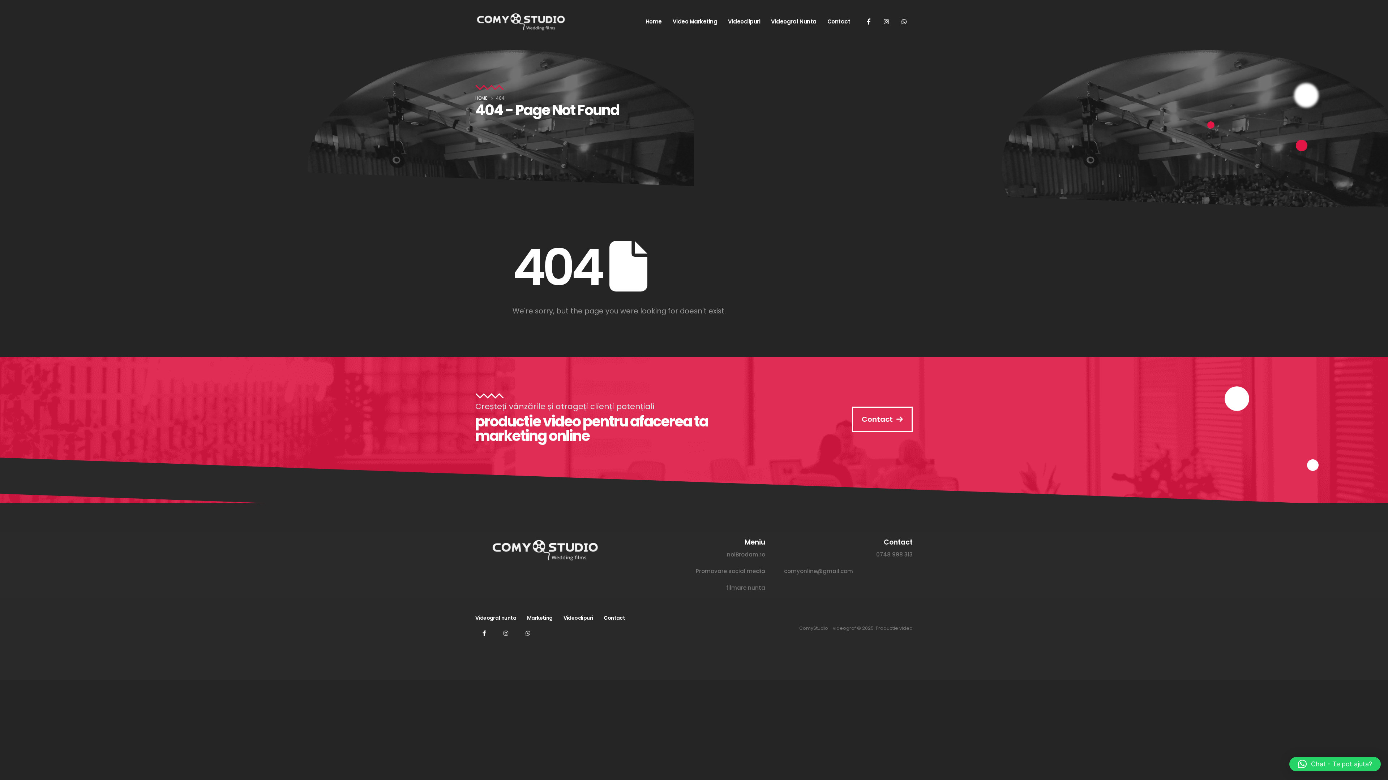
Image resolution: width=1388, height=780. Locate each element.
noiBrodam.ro (746, 554)
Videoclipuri (744, 21)
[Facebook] (868, 21)
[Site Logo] (520, 21)
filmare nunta (745, 588)
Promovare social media (730, 571)
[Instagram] (886, 21)
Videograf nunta (794, 21)
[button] (1335, 764)
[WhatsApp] (904, 21)
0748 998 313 (894, 554)
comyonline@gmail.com (818, 571)
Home (654, 21)
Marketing (540, 617)
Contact (839, 21)
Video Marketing (695, 21)
